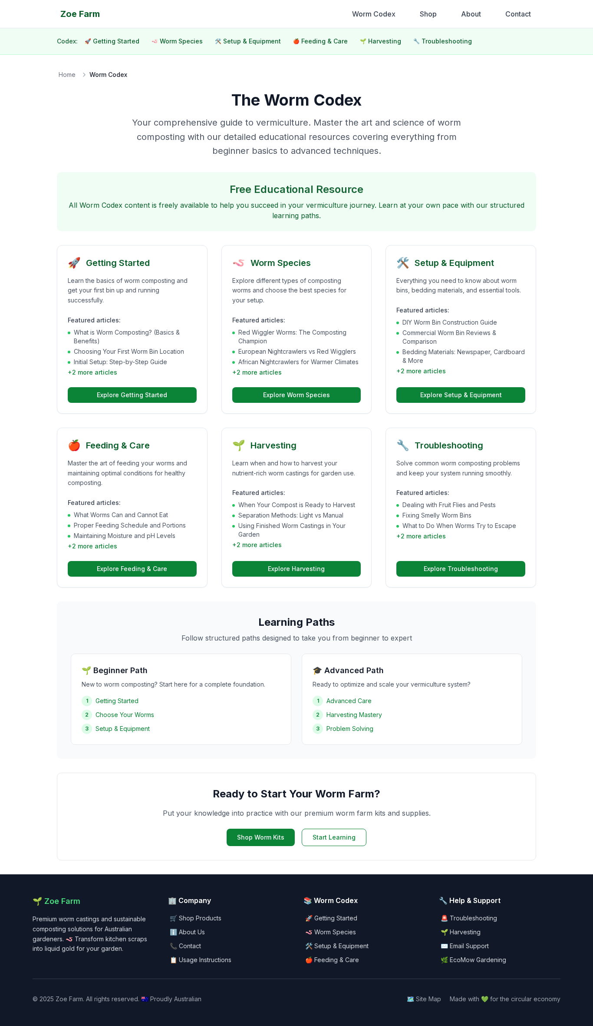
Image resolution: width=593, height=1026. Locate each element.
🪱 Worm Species (330, 932)
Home (67, 74)
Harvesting (380, 41)
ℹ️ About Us (187, 932)
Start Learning (334, 837)
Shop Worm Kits (260, 837)
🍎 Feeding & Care (332, 959)
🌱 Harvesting (461, 932)
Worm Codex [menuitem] (373, 14)
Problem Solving (349, 728)
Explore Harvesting (296, 568)
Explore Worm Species (296, 394)
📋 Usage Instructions (200, 959)
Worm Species (177, 41)
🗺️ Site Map (424, 999)
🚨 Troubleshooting (469, 918)
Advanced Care (349, 700)
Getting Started (112, 41)
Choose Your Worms (125, 714)
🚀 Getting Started (331, 918)
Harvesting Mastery (354, 714)
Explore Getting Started (132, 394)
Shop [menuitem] (428, 14)
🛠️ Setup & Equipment (337, 946)
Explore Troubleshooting (461, 568)
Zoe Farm (80, 14)
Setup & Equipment (248, 41)
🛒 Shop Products (195, 918)
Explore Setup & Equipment (461, 394)
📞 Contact (185, 946)
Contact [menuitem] (518, 14)
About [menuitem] (471, 14)
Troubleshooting (442, 41)
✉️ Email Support (465, 946)
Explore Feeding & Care (132, 568)
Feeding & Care (320, 41)
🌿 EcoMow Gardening (473, 959)
